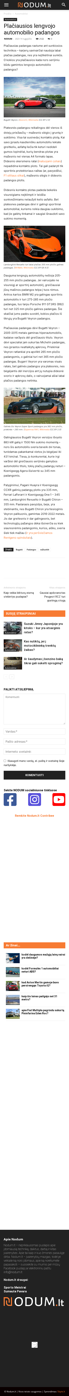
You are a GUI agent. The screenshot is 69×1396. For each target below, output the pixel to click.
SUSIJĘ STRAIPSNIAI (21, 613)
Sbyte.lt (61, 1391)
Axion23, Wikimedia (28, 120)
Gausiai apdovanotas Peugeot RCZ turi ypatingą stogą (52, 596)
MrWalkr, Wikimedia (24, 267)
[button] (6, 5)
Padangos (31, 549)
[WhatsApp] (32, 570)
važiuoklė (44, 549)
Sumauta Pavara (15, 1291)
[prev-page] (6, 676)
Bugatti (19, 549)
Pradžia (7, 13)
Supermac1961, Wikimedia (36, 429)
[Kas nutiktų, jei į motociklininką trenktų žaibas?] (13, 645)
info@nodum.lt (13, 1272)
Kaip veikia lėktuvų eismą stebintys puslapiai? (19, 594)
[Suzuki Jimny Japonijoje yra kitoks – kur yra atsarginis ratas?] (13, 628)
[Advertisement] (31, 879)
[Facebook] (7, 570)
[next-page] (12, 676)
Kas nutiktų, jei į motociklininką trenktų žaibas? (40, 646)
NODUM (8, 38)
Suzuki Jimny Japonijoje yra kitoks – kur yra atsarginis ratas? (43, 628)
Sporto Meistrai (15, 1287)
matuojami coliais (49, 161)
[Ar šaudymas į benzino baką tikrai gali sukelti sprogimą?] (13, 663)
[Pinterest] (24, 570)
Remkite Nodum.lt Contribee (34, 815)
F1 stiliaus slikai (14, 175)
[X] (16, 570)
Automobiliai (21, 13)
